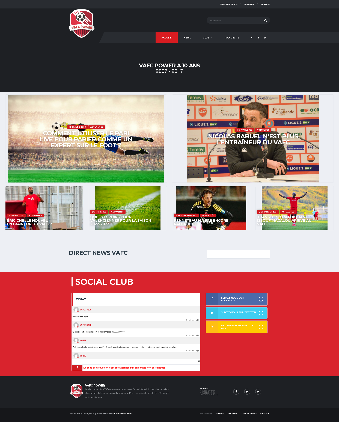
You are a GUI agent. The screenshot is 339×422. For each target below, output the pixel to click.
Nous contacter (207, 391)
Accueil (167, 37)
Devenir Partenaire (209, 395)
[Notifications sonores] (199, 361)
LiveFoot (220, 414)
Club (206, 37)
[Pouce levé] (197, 320)
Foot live (264, 414)
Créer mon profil (228, 4)
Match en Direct (248, 414)
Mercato (232, 414)
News (187, 37)
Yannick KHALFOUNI (123, 414)
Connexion (249, 4)
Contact (265, 4)
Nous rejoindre (207, 393)
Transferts (231, 37)
